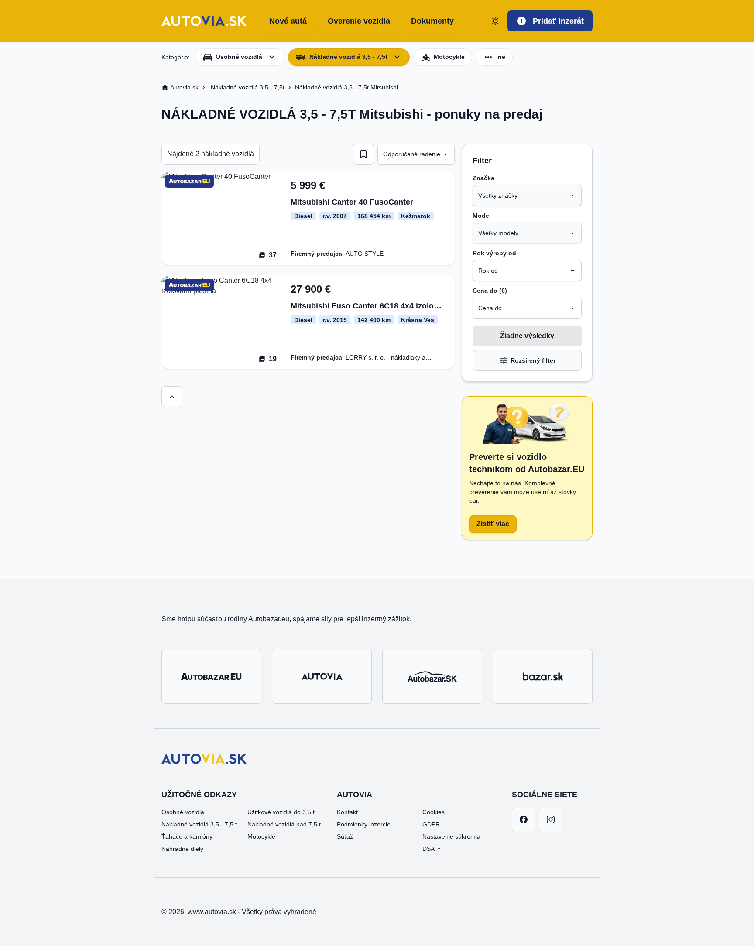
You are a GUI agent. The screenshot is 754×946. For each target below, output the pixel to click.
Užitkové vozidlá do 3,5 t (281, 812)
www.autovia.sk (212, 911)
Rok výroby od (494, 253)
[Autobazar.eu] (211, 676)
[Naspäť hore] (171, 396)
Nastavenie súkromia (451, 836)
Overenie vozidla (359, 21)
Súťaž (345, 836)
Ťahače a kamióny (186, 836)
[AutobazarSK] (432, 676)
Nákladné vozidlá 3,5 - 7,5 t (199, 824)
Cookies (433, 812)
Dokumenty (432, 21)
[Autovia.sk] (322, 676)
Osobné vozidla (182, 812)
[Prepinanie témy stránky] (495, 21)
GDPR (431, 824)
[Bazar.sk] (543, 676)
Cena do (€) (490, 290)
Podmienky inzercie (364, 824)
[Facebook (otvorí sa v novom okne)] (523, 819)
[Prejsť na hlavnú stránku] (204, 21)
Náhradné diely (182, 848)
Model (482, 215)
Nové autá (288, 21)
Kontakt (347, 812)
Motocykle (261, 836)
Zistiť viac (492, 524)
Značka (483, 178)
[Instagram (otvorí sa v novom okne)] (550, 819)
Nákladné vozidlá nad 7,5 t (284, 824)
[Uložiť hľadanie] (363, 154)
